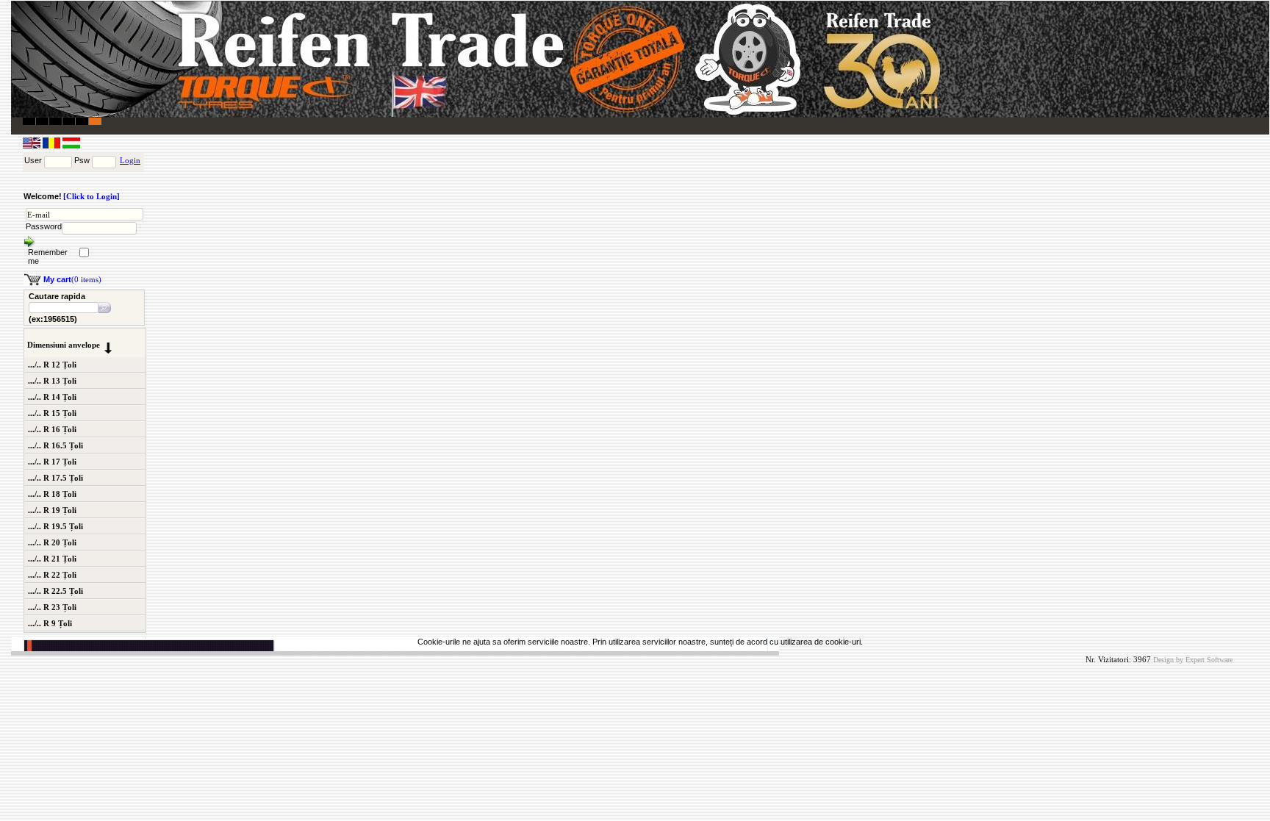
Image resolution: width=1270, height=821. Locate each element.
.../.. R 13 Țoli (52, 380)
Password (44, 226)
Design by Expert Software (1193, 660)
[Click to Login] (91, 196)
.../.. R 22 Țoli (52, 574)
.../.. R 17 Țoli (52, 461)
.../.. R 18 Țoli (52, 494)
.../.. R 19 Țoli (52, 510)
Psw (82, 160)
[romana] (52, 145)
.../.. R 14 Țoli (52, 396)
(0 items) (72, 279)
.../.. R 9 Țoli (50, 623)
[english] (33, 145)
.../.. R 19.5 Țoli (55, 526)
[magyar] (71, 145)
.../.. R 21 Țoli (52, 558)
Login (130, 160)
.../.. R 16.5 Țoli (55, 445)
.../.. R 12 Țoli (52, 364)
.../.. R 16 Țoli (52, 429)
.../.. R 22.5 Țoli (55, 591)
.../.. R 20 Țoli (52, 542)
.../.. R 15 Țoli (52, 413)
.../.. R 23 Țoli (52, 607)
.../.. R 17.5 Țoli (55, 477)
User (33, 160)
